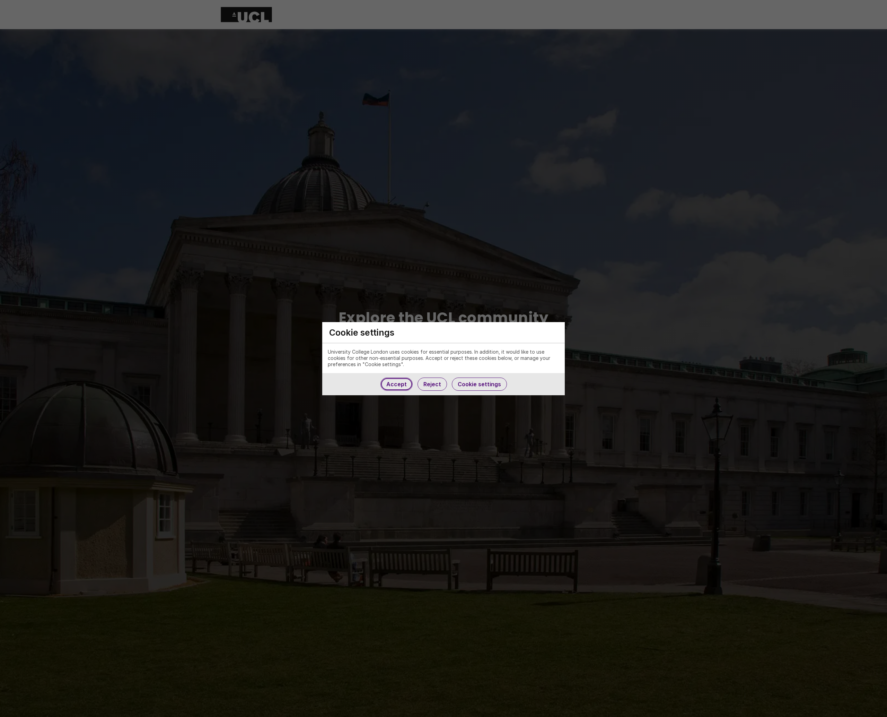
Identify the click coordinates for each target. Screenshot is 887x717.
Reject (432, 384)
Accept (396, 384)
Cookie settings (479, 384)
